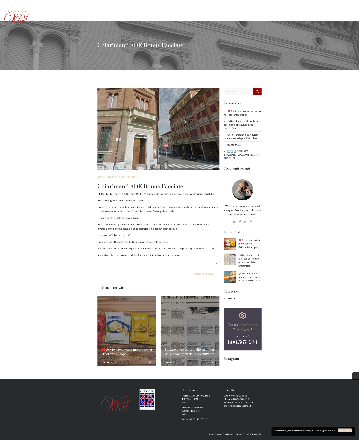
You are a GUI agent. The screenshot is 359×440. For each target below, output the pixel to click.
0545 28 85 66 (240, 395)
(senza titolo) (234, 144)
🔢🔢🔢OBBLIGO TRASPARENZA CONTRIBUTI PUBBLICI (241, 155)
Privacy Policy (242, 434)
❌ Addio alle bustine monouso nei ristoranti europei (127, 305)
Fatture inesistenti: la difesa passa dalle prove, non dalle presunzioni (189, 305)
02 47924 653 (242, 399)
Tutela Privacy (215, 434)
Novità (101, 177)
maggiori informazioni (327, 430)
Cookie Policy (228, 434)
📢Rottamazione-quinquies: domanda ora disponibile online (249, 277)
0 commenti (132, 177)
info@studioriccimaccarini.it (237, 405)
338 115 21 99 (246, 402)
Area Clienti (319, 3)
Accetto (344, 430)
